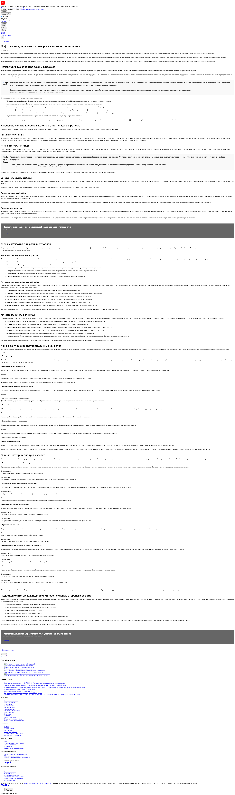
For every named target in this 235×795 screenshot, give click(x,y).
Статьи (6, 41)
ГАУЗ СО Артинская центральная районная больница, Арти (46, 683)
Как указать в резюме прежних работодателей (18, 665)
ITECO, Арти (37, 693)
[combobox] (8, 789)
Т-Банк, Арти (31, 689)
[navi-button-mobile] (2, 37)
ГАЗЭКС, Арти (61, 685)
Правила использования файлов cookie (32, 9)
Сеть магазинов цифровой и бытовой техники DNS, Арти (67, 687)
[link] (4, 28)
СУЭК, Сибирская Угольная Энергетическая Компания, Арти (60, 694)
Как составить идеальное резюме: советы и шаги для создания (23, 672)
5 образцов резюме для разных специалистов (18, 669)
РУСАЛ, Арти (28, 691)
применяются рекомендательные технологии (37, 783)
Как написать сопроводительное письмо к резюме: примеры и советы (26, 675)
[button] (3, 32)
